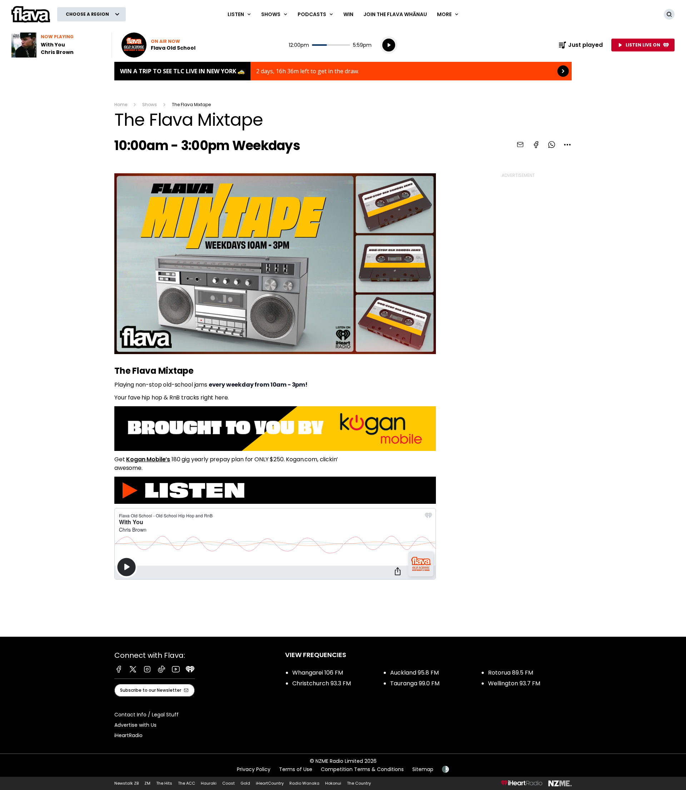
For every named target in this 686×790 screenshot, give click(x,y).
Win (348, 14)
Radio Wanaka (304, 783)
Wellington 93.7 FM (514, 683)
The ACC (186, 783)
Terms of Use (295, 769)
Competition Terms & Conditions (362, 769)
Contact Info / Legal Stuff (146, 714)
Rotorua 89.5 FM (510, 673)
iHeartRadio (128, 735)
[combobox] (567, 144)
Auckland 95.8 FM (414, 673)
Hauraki (209, 783)
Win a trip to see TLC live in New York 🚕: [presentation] (343, 71)
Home (120, 104)
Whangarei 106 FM (317, 673)
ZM (147, 783)
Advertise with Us (135, 725)
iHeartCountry (270, 783)
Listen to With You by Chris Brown (57, 45)
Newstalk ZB (126, 783)
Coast (228, 783)
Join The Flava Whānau (395, 14)
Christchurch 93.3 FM (321, 683)
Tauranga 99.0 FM (414, 683)
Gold (245, 783)
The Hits (164, 783)
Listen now (158, 45)
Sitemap (422, 769)
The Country (359, 783)
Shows (149, 104)
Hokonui (333, 783)
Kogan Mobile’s (148, 459)
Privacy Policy (253, 769)
